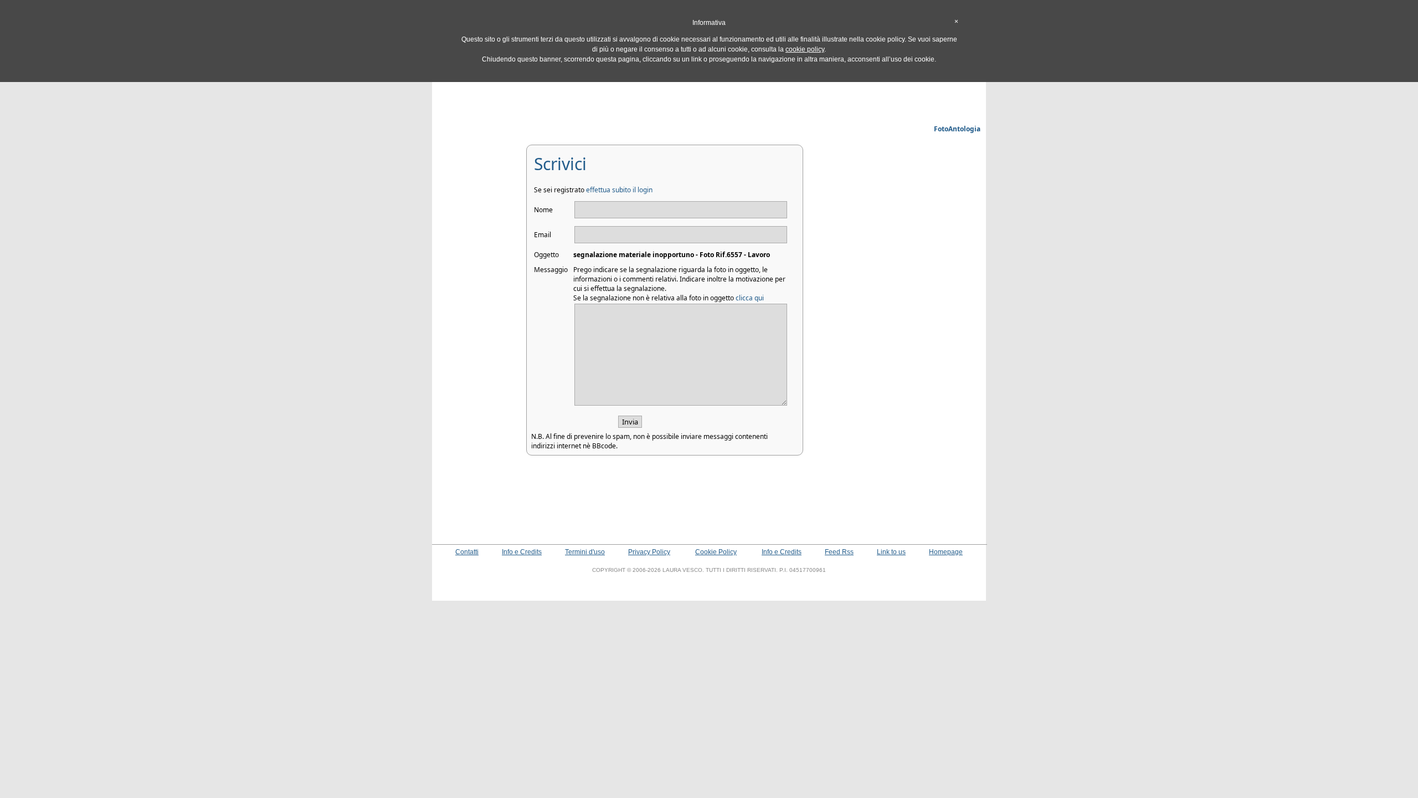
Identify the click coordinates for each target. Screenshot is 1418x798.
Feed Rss (839, 552)
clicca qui (750, 298)
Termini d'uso (585, 552)
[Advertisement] (709, 97)
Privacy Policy (649, 552)
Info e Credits (522, 552)
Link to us (891, 552)
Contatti (467, 552)
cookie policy (804, 49)
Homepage (946, 552)
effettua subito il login (619, 190)
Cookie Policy (716, 552)
